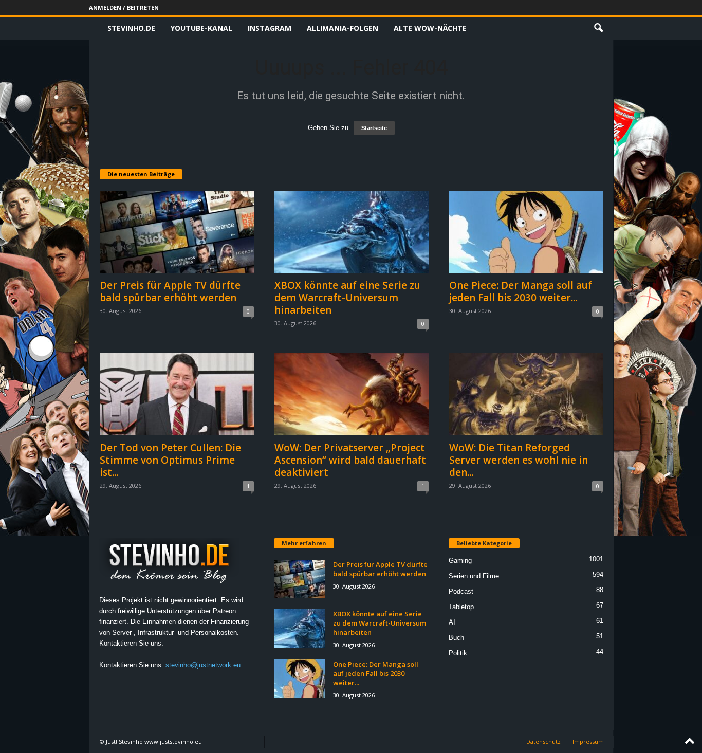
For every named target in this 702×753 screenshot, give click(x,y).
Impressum (588, 741)
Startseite (374, 128)
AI (452, 622)
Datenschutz (543, 741)
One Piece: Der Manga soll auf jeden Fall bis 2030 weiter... (520, 291)
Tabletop (461, 607)
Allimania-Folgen (342, 28)
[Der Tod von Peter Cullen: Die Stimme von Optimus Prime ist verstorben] (177, 394)
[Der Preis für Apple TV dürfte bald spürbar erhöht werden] (177, 232)
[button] (598, 28)
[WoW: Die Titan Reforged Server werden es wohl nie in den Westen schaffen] (526, 394)
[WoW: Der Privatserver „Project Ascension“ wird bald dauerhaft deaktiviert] (351, 394)
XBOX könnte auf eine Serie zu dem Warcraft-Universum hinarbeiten (347, 298)
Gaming (460, 560)
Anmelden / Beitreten (124, 7)
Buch (456, 637)
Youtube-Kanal (201, 28)
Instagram (269, 28)
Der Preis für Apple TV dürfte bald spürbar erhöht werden (170, 291)
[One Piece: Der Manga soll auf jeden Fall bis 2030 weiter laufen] (526, 232)
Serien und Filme (474, 576)
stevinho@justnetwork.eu (203, 665)
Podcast (461, 591)
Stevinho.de (131, 28)
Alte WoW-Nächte (430, 28)
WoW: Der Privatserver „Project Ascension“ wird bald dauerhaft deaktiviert (350, 460)
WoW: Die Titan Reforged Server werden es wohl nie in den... (518, 460)
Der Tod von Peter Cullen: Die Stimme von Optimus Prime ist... (170, 460)
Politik (458, 653)
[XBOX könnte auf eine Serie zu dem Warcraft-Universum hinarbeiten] (351, 232)
